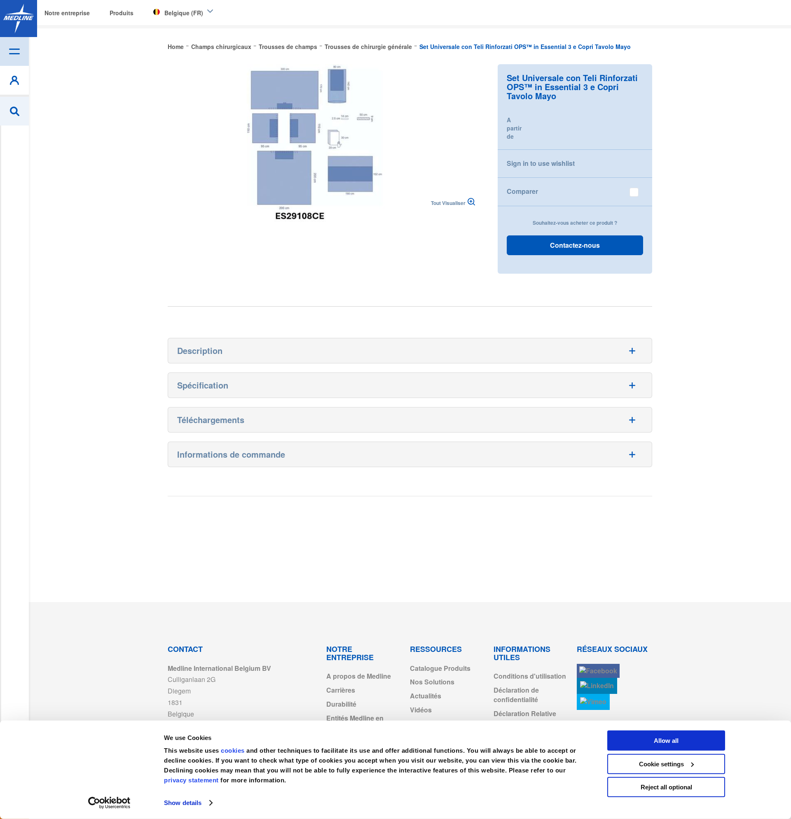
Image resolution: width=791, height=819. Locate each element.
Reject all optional (666, 787)
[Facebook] (598, 671)
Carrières (340, 690)
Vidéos (421, 709)
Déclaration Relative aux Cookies (525, 718)
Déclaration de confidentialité (516, 694)
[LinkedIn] (597, 686)
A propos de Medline (358, 676)
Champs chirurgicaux (221, 46)
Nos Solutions (432, 681)
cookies (233, 750)
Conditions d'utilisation (530, 676)
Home (176, 46)
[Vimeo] (593, 702)
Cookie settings (661, 763)
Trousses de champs (288, 46)
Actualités (425, 695)
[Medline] (18, 18)
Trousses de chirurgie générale (368, 46)
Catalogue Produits (440, 668)
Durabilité (341, 704)
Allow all (666, 740)
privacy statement (191, 780)
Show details (182, 802)
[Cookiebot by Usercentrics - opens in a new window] (109, 803)
